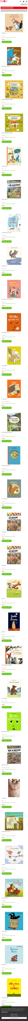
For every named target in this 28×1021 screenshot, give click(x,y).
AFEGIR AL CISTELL (7, 41)
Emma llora (4, 964)
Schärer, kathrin (4, 268)
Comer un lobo (4, 931)
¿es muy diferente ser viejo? (7, 232)
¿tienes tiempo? (4, 166)
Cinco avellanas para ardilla (6, 665)
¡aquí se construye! (5, 764)
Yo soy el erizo (4, 398)
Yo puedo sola (4, 265)
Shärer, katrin (4, 601)
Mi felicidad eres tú (5, 897)
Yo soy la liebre (4, 365)
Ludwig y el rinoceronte (6, 66)
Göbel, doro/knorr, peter (6, 767)
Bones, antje (4, 168)
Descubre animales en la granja (7, 132)
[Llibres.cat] (3, 1)
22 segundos (4, 798)
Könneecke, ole (4, 867)
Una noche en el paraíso (6, 465)
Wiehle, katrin (4, 102)
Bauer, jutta (3, 634)
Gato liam (3, 631)
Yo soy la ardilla (4, 498)
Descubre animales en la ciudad (7, 99)
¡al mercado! (4, 565)
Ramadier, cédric (4, 335)
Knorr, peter (3, 202)
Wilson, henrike (4, 667)
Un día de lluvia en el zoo (6, 831)
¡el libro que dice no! (5, 332)
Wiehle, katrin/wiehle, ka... (6, 401)
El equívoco (4, 33)
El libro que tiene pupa (6, 731)
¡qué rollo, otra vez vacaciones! (7, 299)
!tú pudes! (3, 864)
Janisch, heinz (4, 900)
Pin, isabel (3, 834)
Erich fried (3, 35)
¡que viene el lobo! (5, 997)
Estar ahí (3, 598)
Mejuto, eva (3, 800)
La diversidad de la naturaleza (7, 432)
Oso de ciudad (4, 698)
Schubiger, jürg (4, 468)
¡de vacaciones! (4, 199)
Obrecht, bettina (4, 235)
